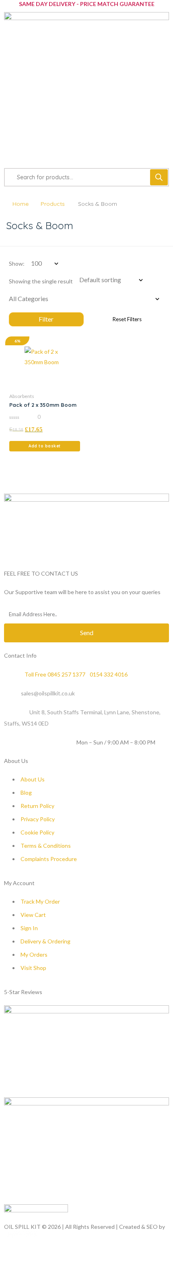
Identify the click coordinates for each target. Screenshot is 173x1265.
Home (20, 203)
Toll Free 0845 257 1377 (55, 674)
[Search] (159, 177)
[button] (44, 446)
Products (53, 203)
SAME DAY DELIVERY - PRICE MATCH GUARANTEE (86, 3)
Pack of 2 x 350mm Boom (42, 405)
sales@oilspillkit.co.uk (48, 693)
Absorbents (21, 396)
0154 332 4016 (109, 674)
